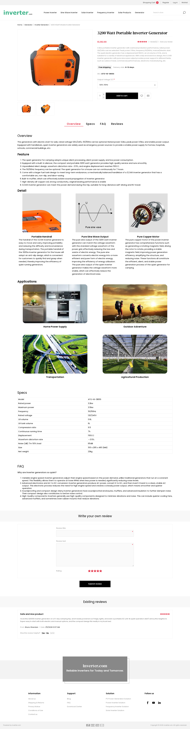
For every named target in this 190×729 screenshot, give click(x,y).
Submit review (95, 584)
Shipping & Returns (36, 702)
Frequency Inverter (105, 12)
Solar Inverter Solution (115, 710)
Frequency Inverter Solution (117, 706)
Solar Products (124, 12)
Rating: (59, 571)
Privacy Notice (34, 706)
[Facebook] (147, 702)
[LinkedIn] (159, 702)
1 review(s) (154, 42)
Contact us (32, 714)
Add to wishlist (142, 96)
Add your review (166, 42)
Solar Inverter (87, 12)
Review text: (61, 541)
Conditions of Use (35, 710)
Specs (90, 124)
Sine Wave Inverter (69, 12)
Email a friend (148, 96)
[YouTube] (153, 702)
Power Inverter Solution (115, 702)
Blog (69, 699)
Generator (139, 12)
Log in (175, 2)
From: (22, 627)
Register (166, 2)
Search (184, 12)
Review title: (61, 528)
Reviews (117, 124)
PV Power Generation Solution (118, 699)
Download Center (74, 706)
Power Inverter (50, 12)
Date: (43, 627)
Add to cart (121, 95)
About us (32, 699)
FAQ (103, 124)
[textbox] (167, 12)
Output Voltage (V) (105, 79)
